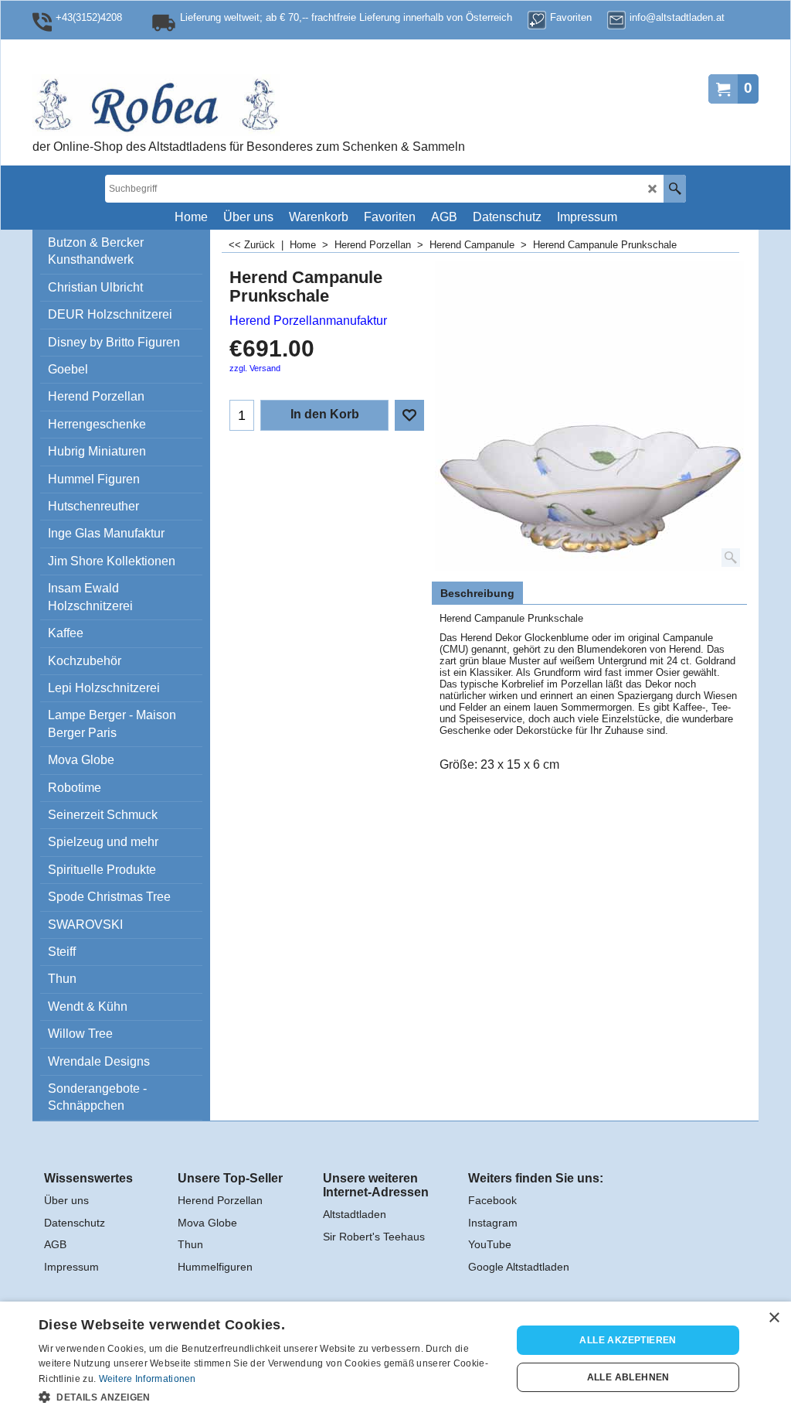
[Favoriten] (409, 415)
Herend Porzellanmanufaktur (308, 320)
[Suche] (675, 189)
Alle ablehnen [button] (628, 1377)
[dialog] (395, 1359)
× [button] (773, 1318)
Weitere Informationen (147, 1378)
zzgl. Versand (254, 368)
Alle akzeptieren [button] (627, 1340)
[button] (268, 1395)
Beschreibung (477, 593)
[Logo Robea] (206, 105)
